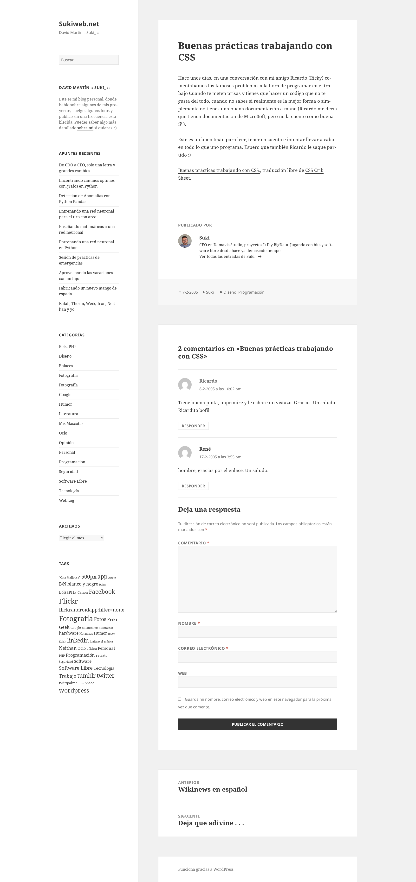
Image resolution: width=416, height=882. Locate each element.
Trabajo (67, 676)
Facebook (102, 591)
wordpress (74, 690)
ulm (81, 683)
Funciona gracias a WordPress (206, 869)
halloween (106, 628)
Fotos (100, 619)
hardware (68, 633)
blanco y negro (82, 584)
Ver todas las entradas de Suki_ (228, 256)
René (205, 449)
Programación (72, 462)
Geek (64, 627)
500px (89, 576)
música (108, 641)
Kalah (62, 641)
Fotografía (68, 385)
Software (82, 661)
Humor (65, 404)
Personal (67, 452)
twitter (106, 675)
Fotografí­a (68, 375)
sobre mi (85, 128)
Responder (193, 425)
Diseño (65, 356)
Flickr (68, 600)
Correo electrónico (203, 648)
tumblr (86, 675)
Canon (83, 592)
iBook (111, 633)
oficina (92, 648)
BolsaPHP (68, 346)
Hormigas (86, 633)
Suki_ (210, 292)
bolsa (102, 584)
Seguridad (68, 471)
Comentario (193, 543)
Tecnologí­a (69, 490)
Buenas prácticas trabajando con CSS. (219, 170)
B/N (62, 584)
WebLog (66, 500)
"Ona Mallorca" (69, 577)
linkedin (78, 640)
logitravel (96, 641)
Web (182, 673)
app (102, 576)
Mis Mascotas (71, 423)
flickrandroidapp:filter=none (91, 609)
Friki (112, 619)
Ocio (63, 433)
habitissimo (90, 628)
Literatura (68, 413)
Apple (112, 577)
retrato (102, 655)
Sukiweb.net (79, 23)
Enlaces (66, 365)
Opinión (66, 442)
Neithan (68, 648)
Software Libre (73, 481)
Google (65, 394)
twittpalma (68, 683)
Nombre (189, 623)
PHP (62, 656)
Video (89, 683)
